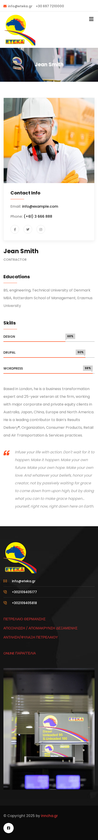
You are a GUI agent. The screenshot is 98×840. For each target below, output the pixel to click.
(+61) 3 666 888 (38, 216)
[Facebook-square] (8, 828)
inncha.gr (49, 815)
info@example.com (40, 206)
